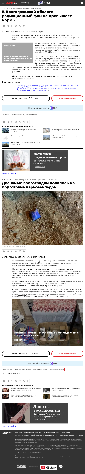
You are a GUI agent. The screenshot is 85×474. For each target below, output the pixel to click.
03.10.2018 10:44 (7, 8)
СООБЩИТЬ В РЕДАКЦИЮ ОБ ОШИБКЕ (71, 435)
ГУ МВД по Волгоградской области (13, 246)
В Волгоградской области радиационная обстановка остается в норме (47, 86)
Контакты (18, 432)
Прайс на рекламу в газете (32, 432)
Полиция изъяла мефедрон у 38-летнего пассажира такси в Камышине (65, 395)
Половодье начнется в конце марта (32, 90)
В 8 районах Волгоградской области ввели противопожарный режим (47, 88)
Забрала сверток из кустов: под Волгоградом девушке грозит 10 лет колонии (26, 389)
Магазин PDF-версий (22, 435)
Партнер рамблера (33, 466)
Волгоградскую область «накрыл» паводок (25, 136)
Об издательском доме (51, 432)
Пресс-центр (66, 432)
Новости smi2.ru (9, 174)
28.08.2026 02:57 (7, 180)
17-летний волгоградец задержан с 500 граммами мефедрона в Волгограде (23, 395)
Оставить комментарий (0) (67, 98)
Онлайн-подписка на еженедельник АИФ (44, 435)
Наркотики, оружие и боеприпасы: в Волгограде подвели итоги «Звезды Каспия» (46, 334)
